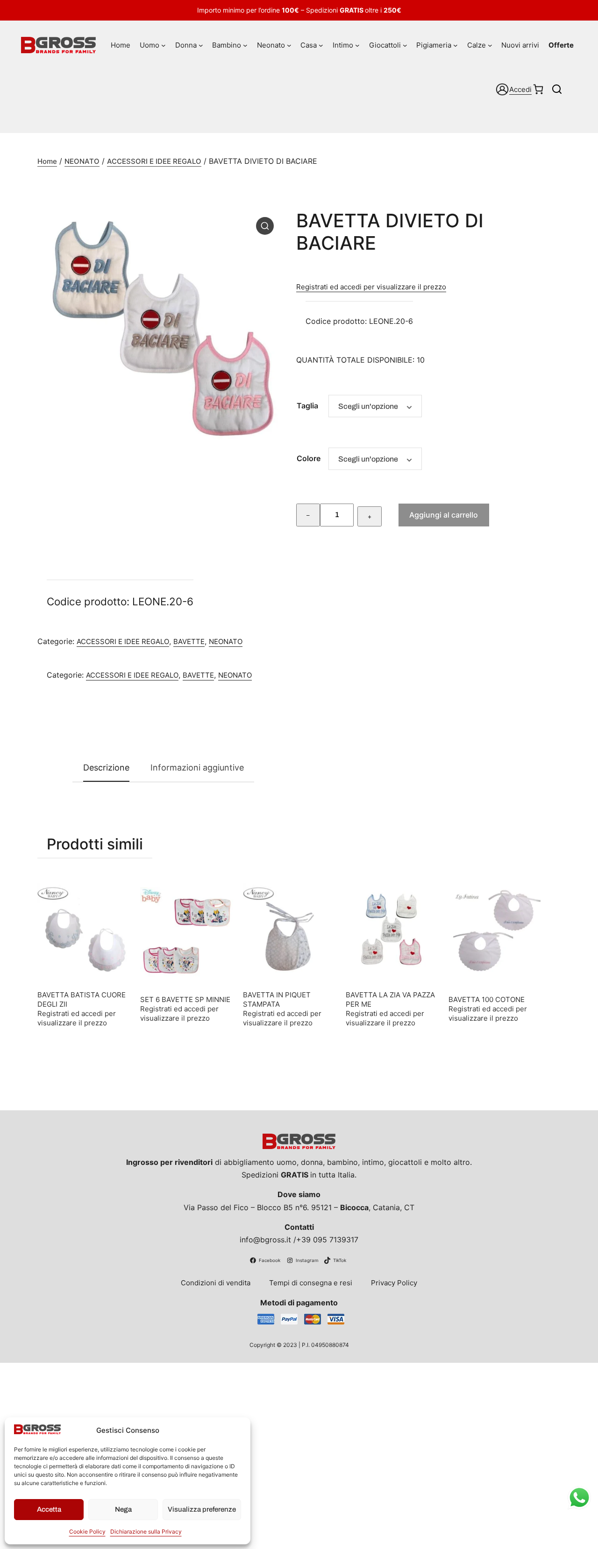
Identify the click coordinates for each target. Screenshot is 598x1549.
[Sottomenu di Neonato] (289, 45)
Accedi (520, 89)
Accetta (49, 1509)
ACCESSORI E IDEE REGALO (154, 161)
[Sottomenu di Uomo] (163, 45)
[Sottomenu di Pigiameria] (455, 45)
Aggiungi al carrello (443, 514)
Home (47, 161)
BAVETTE (189, 641)
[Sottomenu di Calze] (490, 45)
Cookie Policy (87, 1531)
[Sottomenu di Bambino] (245, 45)
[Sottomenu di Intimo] (357, 45)
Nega (123, 1509)
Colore (308, 458)
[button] (265, 226)
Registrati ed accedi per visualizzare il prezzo (371, 286)
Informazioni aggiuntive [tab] (197, 767)
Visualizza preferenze (202, 1509)
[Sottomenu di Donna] (201, 45)
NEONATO (82, 161)
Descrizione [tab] (106, 767)
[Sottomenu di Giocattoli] (405, 45)
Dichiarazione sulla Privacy (146, 1531)
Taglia (307, 405)
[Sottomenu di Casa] (321, 45)
